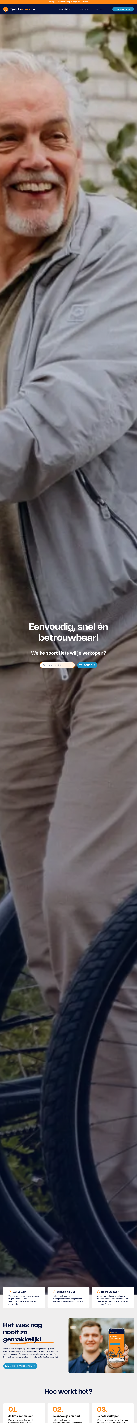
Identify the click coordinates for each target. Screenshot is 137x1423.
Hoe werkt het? (64, 9)
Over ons (84, 9)
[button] (57, 665)
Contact (100, 9)
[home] (19, 9)
